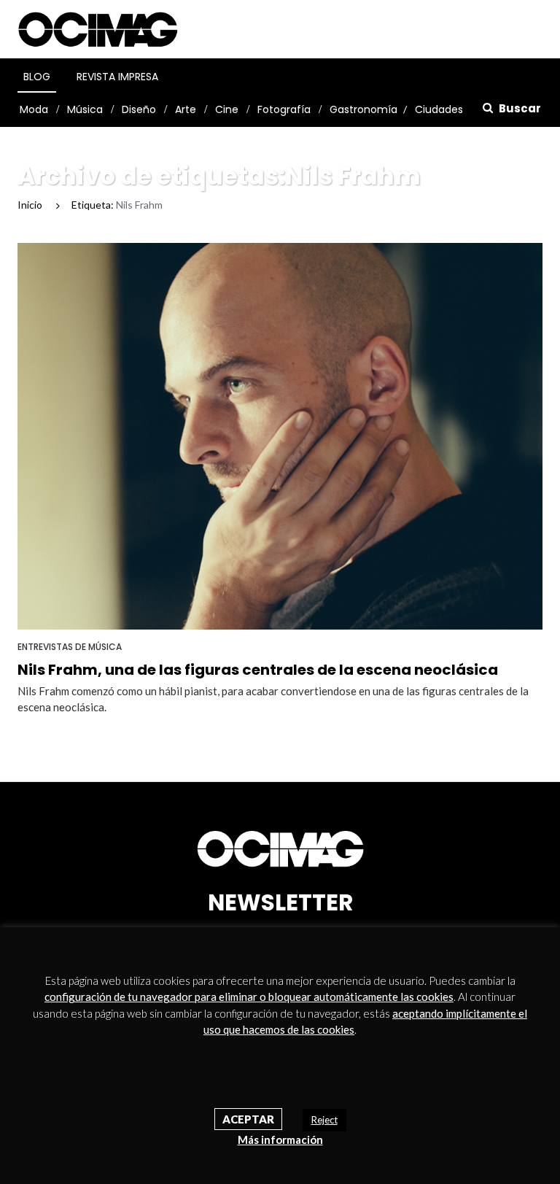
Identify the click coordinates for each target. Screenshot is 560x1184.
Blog (36, 76)
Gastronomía (363, 109)
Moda (34, 109)
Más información (280, 1139)
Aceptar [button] (248, 1119)
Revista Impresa (117, 76)
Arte (185, 109)
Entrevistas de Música (70, 647)
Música (85, 109)
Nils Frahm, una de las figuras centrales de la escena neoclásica (258, 669)
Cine (226, 109)
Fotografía (284, 109)
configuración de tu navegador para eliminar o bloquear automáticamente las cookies (249, 996)
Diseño (139, 109)
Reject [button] (324, 1120)
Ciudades (439, 109)
